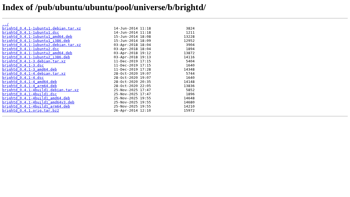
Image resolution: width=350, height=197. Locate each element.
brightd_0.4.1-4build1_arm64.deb (36, 106)
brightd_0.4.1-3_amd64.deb (29, 69)
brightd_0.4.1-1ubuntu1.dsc (30, 32)
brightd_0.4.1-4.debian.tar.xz (34, 73)
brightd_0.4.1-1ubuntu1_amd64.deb (37, 36)
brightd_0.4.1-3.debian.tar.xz (34, 61)
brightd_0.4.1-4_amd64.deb (29, 82)
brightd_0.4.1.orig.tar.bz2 (30, 110)
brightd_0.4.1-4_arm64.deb (29, 86)
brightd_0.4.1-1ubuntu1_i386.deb (36, 41)
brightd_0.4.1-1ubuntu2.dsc (30, 49)
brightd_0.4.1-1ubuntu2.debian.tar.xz (41, 45)
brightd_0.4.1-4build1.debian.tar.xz (40, 90)
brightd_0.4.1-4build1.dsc (29, 94)
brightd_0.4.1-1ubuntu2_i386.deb (36, 57)
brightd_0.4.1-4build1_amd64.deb (36, 98)
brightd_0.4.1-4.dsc (23, 78)
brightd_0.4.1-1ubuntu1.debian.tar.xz (41, 28)
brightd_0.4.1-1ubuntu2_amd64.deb (37, 53)
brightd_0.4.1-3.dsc (23, 65)
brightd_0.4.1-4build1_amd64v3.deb (38, 102)
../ (5, 24)
